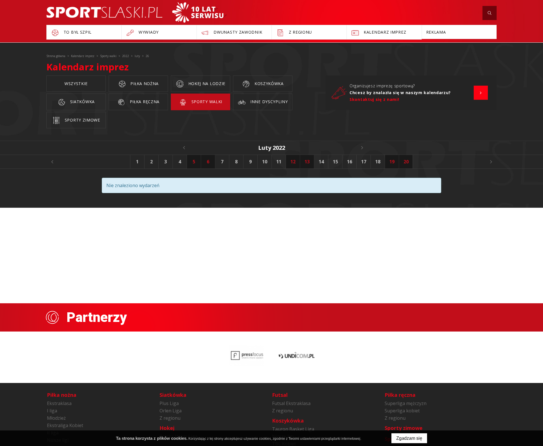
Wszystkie (76, 83)
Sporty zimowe (81, 120)
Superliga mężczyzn (405, 403)
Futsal (280, 394)
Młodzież (56, 418)
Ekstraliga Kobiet (65, 425)
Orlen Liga (171, 411)
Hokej (167, 428)
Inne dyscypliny (268, 101)
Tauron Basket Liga (293, 429)
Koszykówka (268, 83)
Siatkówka (82, 101)
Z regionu (170, 418)
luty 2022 (271, 147)
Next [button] (491, 161)
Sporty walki (206, 101)
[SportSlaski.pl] (104, 12)
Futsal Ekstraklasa (291, 403)
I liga (52, 411)
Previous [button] (52, 161)
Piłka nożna (144, 83)
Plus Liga (169, 403)
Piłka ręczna (144, 101)
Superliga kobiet (402, 411)
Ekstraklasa (59, 403)
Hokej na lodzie (206, 83)
